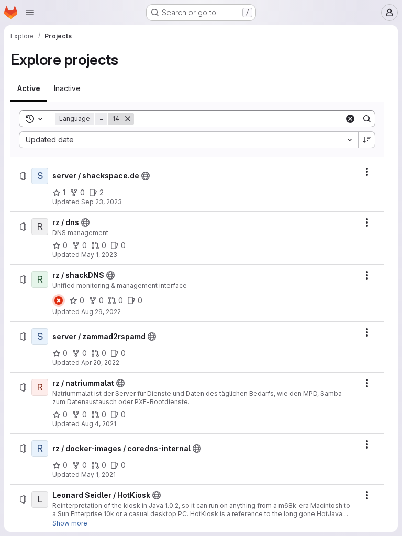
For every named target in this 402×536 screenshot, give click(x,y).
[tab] (28, 88)
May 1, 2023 (99, 255)
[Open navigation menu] (29, 12)
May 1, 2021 (98, 474)
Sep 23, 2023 (101, 202)
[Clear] (350, 119)
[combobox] (188, 139)
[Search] (367, 118)
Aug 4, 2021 (98, 424)
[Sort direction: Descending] (367, 139)
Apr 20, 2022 (100, 362)
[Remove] (127, 119)
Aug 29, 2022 (101, 312)
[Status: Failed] (58, 300)
